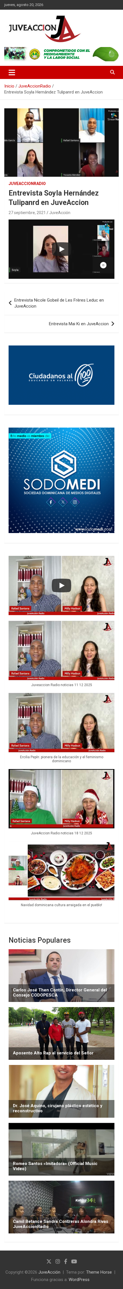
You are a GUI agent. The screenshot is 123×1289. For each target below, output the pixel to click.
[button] (61, 657)
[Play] (61, 249)
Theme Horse (99, 1272)
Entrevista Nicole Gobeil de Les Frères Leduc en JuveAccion (59, 303)
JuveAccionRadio (27, 183)
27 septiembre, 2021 (27, 212)
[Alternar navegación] (11, 72)
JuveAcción (59, 212)
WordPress (79, 1279)
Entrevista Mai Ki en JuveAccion (79, 323)
